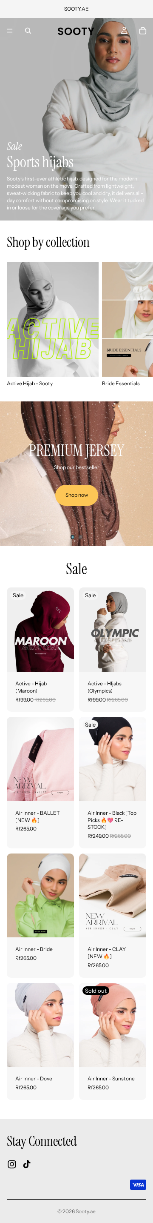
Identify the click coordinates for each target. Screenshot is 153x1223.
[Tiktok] (27, 1164)
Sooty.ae (86, 1211)
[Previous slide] (13, 473)
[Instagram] (12, 1164)
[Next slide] (137, 324)
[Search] (28, 30)
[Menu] (10, 30)
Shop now (76, 495)
